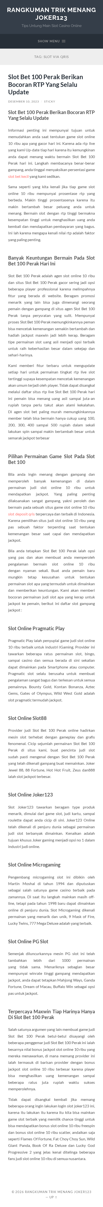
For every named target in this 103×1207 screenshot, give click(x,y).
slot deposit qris (21, 514)
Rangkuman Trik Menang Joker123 (51, 13)
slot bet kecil (18, 176)
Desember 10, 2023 (23, 101)
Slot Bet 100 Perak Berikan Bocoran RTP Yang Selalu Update (45, 84)
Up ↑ (53, 1197)
